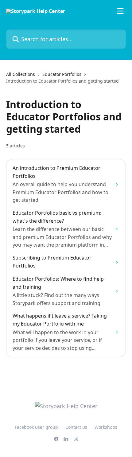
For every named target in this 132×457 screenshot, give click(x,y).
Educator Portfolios (61, 74)
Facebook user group (36, 427)
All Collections (20, 74)
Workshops (106, 427)
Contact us (76, 427)
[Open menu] (120, 11)
